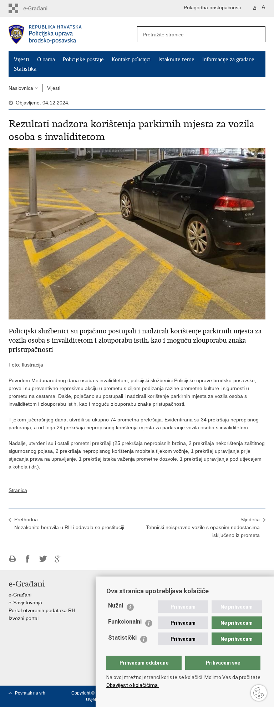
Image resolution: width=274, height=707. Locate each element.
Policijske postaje (83, 59)
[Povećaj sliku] (137, 233)
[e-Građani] (39, 8)
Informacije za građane (228, 59)
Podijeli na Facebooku (27, 559)
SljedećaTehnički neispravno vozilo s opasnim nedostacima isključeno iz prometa (203, 527)
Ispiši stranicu (12, 559)
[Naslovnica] (73, 34)
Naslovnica (21, 88)
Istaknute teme (176, 59)
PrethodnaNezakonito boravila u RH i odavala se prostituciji (69, 523)
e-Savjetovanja (25, 602)
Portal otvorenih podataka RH (42, 610)
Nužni (115, 605)
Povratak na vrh (30, 693)
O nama (46, 59)
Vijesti (21, 59)
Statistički (122, 637)
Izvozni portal (24, 618)
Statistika (25, 69)
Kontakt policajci (131, 59)
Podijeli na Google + (58, 559)
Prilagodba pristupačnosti (212, 7)
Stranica (18, 490)
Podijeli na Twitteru (43, 559)
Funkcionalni (125, 621)
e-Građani (20, 595)
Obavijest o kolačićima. (132, 685)
